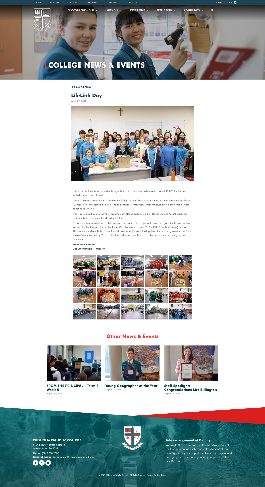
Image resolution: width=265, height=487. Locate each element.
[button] (224, 2)
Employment (92, 3)
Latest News (112, 3)
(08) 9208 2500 (50, 453)
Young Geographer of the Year (131, 386)
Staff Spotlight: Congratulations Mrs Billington (190, 388)
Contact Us (132, 3)
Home (38, 3)
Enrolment (55, 3)
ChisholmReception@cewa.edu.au (75, 456)
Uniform (73, 3)
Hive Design (161, 475)
